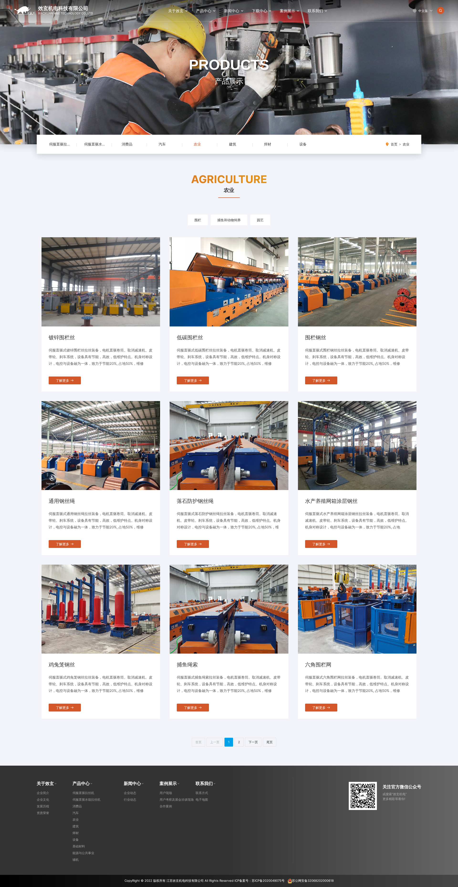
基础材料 (79, 846)
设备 (303, 144)
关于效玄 (175, 10)
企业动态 (130, 793)
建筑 (232, 144)
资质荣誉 (43, 813)
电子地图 (202, 799)
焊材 (267, 144)
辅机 (76, 859)
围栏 (197, 220)
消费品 (127, 144)
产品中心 (203, 10)
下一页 (253, 742)
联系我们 (315, 10)
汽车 (162, 144)
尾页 (269, 742)
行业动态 (130, 799)
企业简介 (43, 793)
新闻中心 (231, 10)
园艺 (260, 220)
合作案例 (166, 806)
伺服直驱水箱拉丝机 (100, 144)
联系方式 (202, 793)
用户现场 (166, 793)
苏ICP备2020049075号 (268, 880)
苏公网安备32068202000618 (313, 880)
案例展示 (287, 10)
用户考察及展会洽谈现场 (177, 799)
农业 (197, 144)
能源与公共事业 (83, 853)
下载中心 (259, 10)
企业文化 (43, 799)
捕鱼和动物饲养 (229, 220)
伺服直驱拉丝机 (61, 144)
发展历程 (43, 806)
